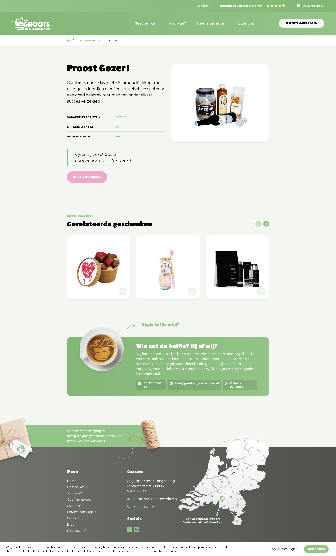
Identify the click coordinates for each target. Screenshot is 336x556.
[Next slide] (266, 224)
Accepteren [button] (316, 549)
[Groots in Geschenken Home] (31, 26)
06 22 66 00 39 (313, 5)
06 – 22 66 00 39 (145, 507)
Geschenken (146, 23)
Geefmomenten (212, 23)
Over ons (246, 23)
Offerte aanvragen (301, 23)
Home (72, 481)
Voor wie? (177, 23)
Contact (202, 5)
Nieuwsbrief (76, 531)
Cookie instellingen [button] (284, 549)
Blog (70, 524)
